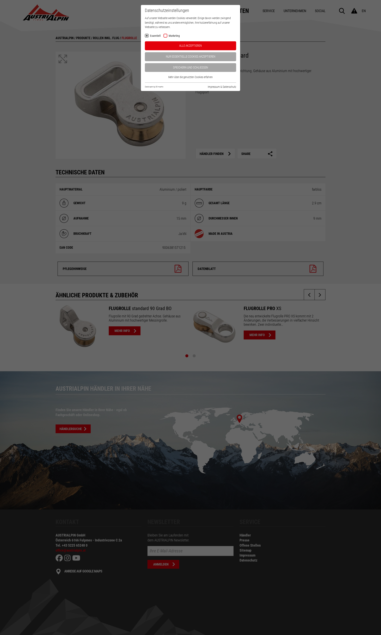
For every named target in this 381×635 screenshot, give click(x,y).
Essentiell (155, 35)
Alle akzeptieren (190, 45)
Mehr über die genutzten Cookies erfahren (190, 77)
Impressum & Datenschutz (222, 86)
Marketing (174, 35)
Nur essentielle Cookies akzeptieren (190, 56)
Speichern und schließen (190, 67)
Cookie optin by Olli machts (154, 87)
